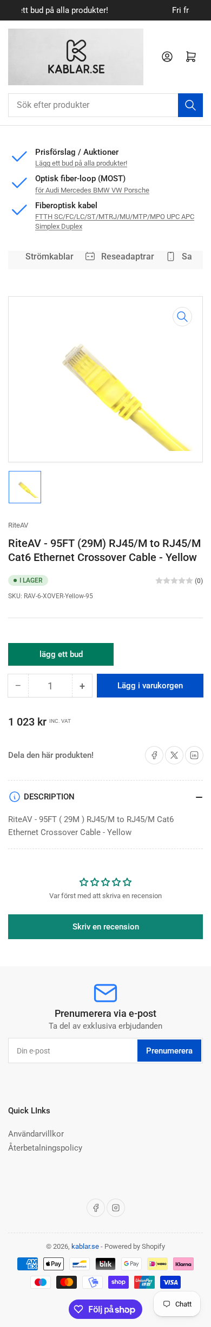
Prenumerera (169, 1051)
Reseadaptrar (125, 256)
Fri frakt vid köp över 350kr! (125, 10)
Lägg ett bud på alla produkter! (81, 163)
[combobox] (105, 105)
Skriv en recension (105, 927)
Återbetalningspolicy (45, 1148)
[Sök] (190, 105)
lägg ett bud (61, 657)
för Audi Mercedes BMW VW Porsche (92, 190)
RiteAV (18, 525)
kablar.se (85, 1246)
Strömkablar (47, 256)
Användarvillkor (36, 1134)
